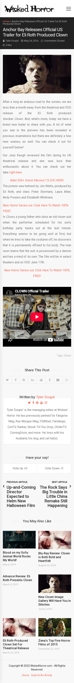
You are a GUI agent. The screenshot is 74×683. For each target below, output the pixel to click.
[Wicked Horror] (29, 8)
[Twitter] (7, 379)
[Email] (57, 379)
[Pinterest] (23, 379)
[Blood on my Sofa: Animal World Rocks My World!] (19, 539)
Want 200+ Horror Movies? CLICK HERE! (37, 180)
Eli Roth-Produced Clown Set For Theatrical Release (16, 644)
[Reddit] (41, 379)
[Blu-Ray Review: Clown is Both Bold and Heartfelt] (54, 540)
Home (6, 21)
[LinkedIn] (32, 379)
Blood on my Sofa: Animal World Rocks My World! (17, 556)
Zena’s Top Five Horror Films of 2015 (54, 642)
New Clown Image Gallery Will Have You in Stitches (54, 600)
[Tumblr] (50, 379)
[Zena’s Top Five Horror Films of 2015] (54, 627)
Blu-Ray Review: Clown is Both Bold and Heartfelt (54, 557)
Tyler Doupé (12, 40)
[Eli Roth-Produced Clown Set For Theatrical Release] (19, 627)
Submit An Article (41, 675)
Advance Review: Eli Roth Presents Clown (17, 578)
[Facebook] (16, 379)
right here (15, 172)
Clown (67, 355)
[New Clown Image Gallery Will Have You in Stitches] (54, 583)
